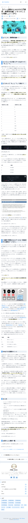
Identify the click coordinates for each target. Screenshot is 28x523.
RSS (20, 518)
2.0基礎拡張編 (10, 500)
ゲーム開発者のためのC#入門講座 (10, 18)
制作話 (3, 509)
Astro (14, 519)
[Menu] (26, 2)
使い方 (22, 507)
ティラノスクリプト (15, 507)
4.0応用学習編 (10, 502)
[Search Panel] (18, 2)
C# (19, 18)
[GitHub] (14, 477)
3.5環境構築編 (4, 502)
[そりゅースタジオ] (17, 477)
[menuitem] (23, 2)
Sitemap (23, 518)
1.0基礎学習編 (4, 500)
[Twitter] (11, 477)
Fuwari (17, 519)
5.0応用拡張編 (17, 502)
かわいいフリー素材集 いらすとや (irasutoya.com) (13, 449)
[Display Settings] (21, 2)
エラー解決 (8, 507)
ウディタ (3, 507)
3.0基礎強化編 (17, 500)
